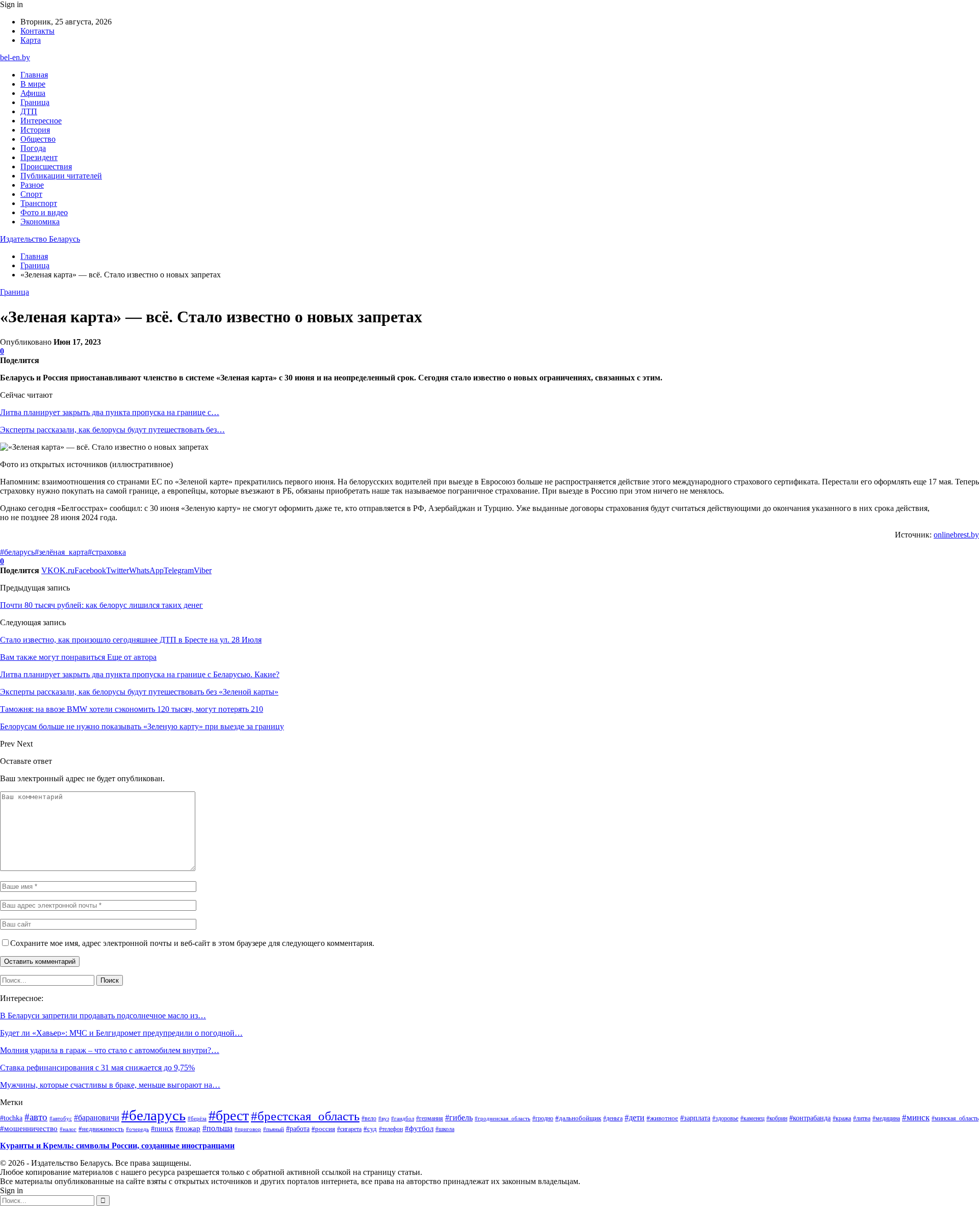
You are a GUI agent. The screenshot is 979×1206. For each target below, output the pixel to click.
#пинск (162, 1128)
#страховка (107, 552)
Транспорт (38, 203)
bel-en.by (15, 57)
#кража (842, 1118)
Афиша (32, 93)
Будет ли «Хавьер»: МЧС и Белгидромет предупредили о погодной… (121, 1033)
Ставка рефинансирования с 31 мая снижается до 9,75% (97, 1067)
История (35, 129)
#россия (323, 1129)
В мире (32, 84)
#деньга (613, 1118)
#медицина (886, 1118)
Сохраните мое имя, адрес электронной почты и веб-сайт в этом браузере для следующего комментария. (192, 943)
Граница (34, 102)
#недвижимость (101, 1129)
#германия (429, 1118)
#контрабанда (810, 1118)
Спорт (31, 194)
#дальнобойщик (578, 1118)
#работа (298, 1128)
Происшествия (46, 166)
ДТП (28, 111)
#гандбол (402, 1118)
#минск (916, 1117)
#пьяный (273, 1129)
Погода (33, 148)
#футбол (419, 1128)
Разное (32, 185)
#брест (229, 1115)
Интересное (41, 120)
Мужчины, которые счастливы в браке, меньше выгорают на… (110, 1085)
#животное (662, 1118)
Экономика (40, 221)
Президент (39, 157)
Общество (38, 139)
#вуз (383, 1118)
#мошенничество (29, 1128)
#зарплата (695, 1118)
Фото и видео (44, 212)
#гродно (542, 1118)
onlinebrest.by (956, 534)
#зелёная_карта (61, 552)
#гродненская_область (502, 1118)
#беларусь (17, 552)
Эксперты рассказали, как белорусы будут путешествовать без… (112, 429)
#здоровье (725, 1118)
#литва (861, 1118)
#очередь (137, 1129)
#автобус (60, 1118)
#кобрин (776, 1118)
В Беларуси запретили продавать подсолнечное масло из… (103, 1015)
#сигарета (349, 1129)
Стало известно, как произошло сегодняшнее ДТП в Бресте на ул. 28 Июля (131, 639)
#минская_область (955, 1118)
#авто (35, 1117)
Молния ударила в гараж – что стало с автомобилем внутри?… (109, 1050)
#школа (444, 1129)
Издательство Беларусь (40, 239)
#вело (369, 1118)
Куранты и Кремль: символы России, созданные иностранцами (117, 1145)
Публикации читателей (61, 175)
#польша (217, 1128)
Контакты (37, 31)
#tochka (11, 1118)
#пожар (187, 1128)
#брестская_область (305, 1116)
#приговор (248, 1129)
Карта (30, 40)
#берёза (197, 1118)
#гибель (459, 1117)
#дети (635, 1117)
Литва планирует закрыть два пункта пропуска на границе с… (109, 412)
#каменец (752, 1118)
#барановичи (96, 1117)
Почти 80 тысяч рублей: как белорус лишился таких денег (101, 605)
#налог (68, 1129)
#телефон (391, 1129)
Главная (34, 74)
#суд (370, 1129)
